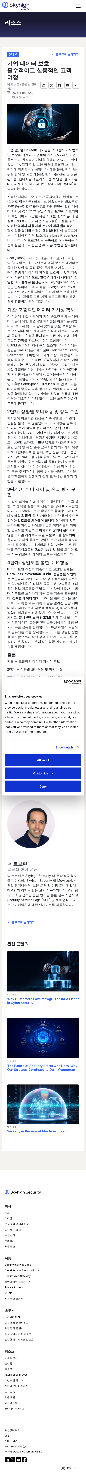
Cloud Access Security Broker (23, 1270)
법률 (7, 1435)
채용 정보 (10, 1246)
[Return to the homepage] (15, 6)
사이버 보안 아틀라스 (16, 1385)
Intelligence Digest (16, 1374)
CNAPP (9, 1292)
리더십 (8, 1218)
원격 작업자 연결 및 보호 (18, 1333)
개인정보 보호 (12, 1430)
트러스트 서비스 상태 (16, 1446)
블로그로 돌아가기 (67, 54)
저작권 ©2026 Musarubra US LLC (24, 1451)
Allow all (43, 760)
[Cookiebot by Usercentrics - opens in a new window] (63, 682)
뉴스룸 (8, 1363)
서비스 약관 (11, 1440)
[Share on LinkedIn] (43, 85)
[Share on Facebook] (59, 85)
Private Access (14, 1287)
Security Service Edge (18, 1264)
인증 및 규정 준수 (14, 1229)
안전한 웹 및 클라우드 (16, 1322)
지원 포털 (10, 1397)
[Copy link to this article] (75, 85)
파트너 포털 (11, 1402)
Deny (43, 786)
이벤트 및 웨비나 (14, 1380)
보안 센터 (10, 1235)
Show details (64, 747)
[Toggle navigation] (78, 6)
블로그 (8, 1369)
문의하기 (9, 1240)
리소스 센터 (11, 1357)
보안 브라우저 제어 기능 (18, 1281)
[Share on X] (51, 85)
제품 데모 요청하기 (15, 1298)
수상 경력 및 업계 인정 (17, 1223)
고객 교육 (10, 1391)
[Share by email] (67, 85)
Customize (40, 773)
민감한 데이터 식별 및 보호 (19, 1339)
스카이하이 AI (12, 1316)
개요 (7, 1212)
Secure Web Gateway (18, 1276)
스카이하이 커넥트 (15, 1408)
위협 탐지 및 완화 (14, 1328)
